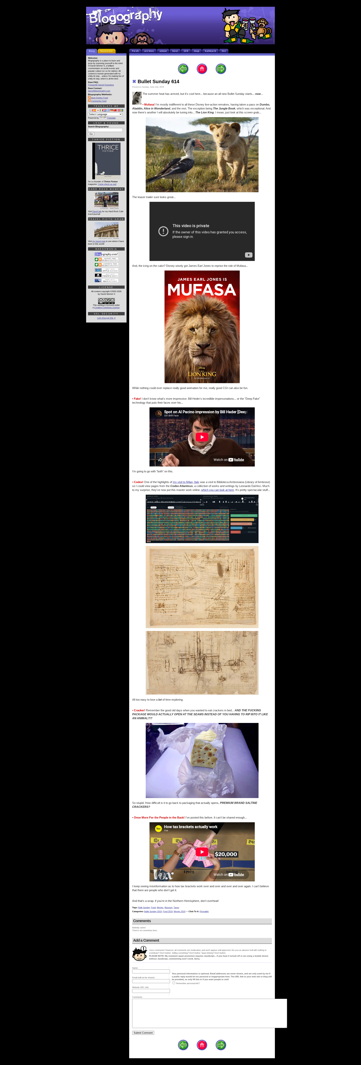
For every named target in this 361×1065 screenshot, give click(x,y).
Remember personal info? (188, 983)
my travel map (98, 241)
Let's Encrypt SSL (105, 318)
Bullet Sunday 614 (155, 81)
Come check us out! (107, 184)
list (224, 51)
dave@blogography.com (99, 91)
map (196, 51)
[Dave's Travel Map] (106, 237)
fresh (135, 51)
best (175, 51)
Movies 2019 (179, 911)
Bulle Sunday (144, 907)
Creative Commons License (107, 307)
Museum (168, 907)
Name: (135, 968)
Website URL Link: (140, 987)
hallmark (210, 51)
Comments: (137, 997)
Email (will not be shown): (143, 977)
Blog (92, 51)
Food (153, 907)
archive (149, 51)
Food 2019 (168, 911)
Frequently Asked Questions (101, 85)
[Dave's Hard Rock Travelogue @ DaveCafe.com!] (106, 207)
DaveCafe (106, 51)
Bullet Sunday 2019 (153, 911)
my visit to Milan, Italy (186, 482)
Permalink (204, 911)
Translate (111, 118)
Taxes (176, 907)
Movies (160, 907)
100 (186, 51)
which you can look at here (217, 489)
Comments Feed (98, 101)
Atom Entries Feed (99, 98)
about (163, 51)
